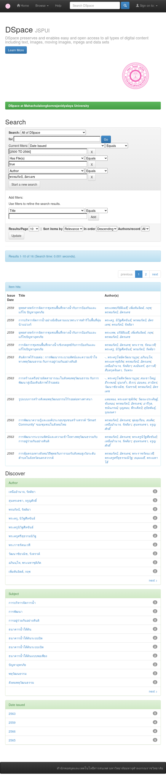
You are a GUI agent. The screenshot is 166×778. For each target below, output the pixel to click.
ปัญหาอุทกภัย (17, 664)
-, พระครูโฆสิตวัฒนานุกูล (122, 378)
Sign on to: (147, 5)
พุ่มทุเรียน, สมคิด (143, 420)
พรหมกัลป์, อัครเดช (117, 312)
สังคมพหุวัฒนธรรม (21, 682)
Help (58, 5)
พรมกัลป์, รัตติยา (123, 324)
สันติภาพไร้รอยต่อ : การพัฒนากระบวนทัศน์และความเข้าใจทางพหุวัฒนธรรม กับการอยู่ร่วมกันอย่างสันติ (58, 359)
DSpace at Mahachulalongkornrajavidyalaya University (48, 105)
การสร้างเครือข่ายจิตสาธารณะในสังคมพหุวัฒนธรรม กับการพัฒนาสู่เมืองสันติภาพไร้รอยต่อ (59, 380)
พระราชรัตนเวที (142, 453)
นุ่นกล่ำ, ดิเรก (126, 382)
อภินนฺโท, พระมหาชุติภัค (25, 562)
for (11, 139)
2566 (12, 731)
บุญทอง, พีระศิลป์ (130, 407)
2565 (12, 740)
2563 (12, 713)
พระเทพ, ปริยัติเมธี (117, 332)
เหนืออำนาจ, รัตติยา (118, 365)
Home (24, 5)
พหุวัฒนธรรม (18, 673)
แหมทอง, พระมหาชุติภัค (120, 399)
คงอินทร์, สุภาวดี (144, 365)
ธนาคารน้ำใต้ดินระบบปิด (26, 638)
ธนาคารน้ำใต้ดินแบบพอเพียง (28, 656)
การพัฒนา (15, 611)
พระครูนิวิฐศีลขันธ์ (144, 436)
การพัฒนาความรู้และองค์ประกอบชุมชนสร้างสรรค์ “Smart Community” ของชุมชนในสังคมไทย (57, 422)
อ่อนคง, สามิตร (147, 382)
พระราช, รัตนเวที (143, 344)
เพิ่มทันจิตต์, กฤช (140, 307)
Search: (14, 132)
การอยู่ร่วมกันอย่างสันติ (24, 620)
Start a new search (24, 184)
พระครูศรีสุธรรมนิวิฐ (118, 457)
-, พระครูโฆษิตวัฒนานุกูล (122, 357)
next (155, 274)
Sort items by (53, 229)
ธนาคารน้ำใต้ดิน (20, 629)
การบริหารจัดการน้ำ (22, 602)
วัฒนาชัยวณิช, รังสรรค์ (120, 386)
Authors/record (129, 229)
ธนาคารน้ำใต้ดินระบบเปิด (26, 647)
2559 (12, 722)
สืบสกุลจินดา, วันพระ (119, 370)
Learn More (16, 50)
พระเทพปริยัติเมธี (116, 307)
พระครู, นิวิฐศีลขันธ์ (118, 320)
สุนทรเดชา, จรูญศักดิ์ (23, 500)
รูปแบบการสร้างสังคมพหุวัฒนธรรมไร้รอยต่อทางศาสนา (55, 399)
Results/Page (18, 229)
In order (89, 229)
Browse (40, 5)
